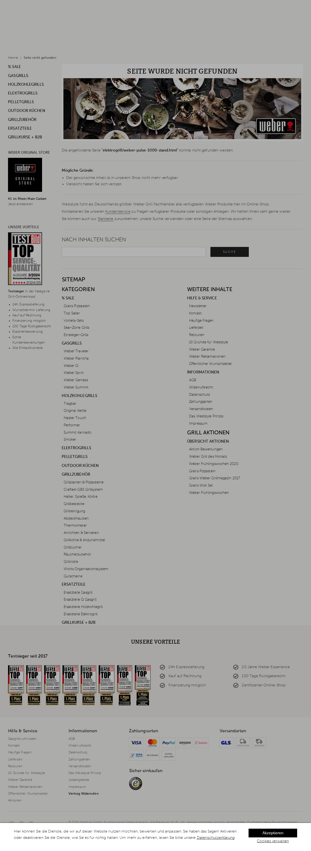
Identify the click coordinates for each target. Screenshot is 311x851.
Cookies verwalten (273, 841)
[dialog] (155, 837)
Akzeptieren (272, 833)
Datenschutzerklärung (216, 838)
